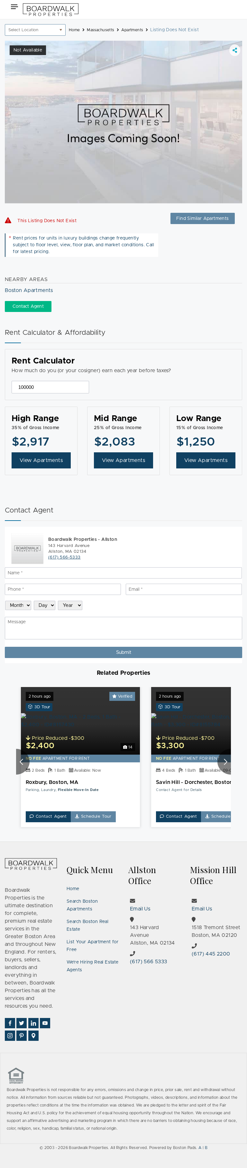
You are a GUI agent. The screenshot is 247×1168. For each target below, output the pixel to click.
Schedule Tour (95, 817)
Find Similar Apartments (202, 218)
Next (224, 762)
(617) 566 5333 (148, 961)
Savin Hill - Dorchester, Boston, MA (200, 782)
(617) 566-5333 (64, 557)
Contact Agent (50, 817)
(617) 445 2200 (211, 953)
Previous (23, 762)
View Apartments (41, 460)
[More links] (234, 50)
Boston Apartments (29, 290)
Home (73, 889)
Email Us (140, 908)
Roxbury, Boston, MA (52, 782)
